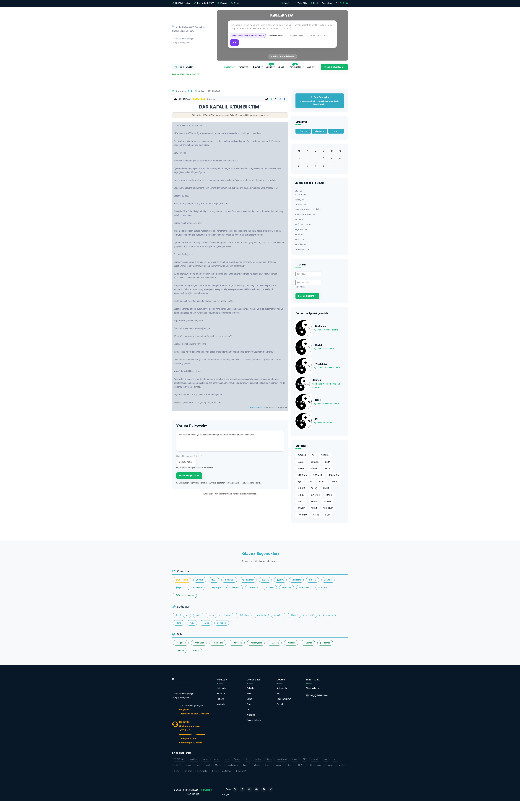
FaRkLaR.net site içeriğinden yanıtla (248, 35)
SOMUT (301, 508)
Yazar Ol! (221, 693)
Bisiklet (323, 587)
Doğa (266, 580)
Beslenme (197, 587)
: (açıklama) (327, 615)
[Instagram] (249, 789)
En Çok (304, 131)
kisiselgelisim (232, 765)
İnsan (200, 580)
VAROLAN (302, 475)
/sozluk (318, 345)
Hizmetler (305, 587)
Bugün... (287, 3)
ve (187, 615)
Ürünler (287, 587)
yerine (211, 615)
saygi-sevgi (282, 759)
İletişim (220, 699)
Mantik (218, 765)
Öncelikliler (183, 580)
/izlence (316, 380)
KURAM (301, 488)
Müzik (329, 580)
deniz (319, 765)
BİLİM (327, 462)
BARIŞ (329, 495)
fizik (190, 91)
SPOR (310, 481)
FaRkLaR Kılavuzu (257, 407)
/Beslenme (320, 326)
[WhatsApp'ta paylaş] (270, 99)
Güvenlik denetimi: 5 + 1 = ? (189, 456)
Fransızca (218, 643)
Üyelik (315, 3)
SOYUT (322, 481)
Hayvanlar (249, 580)
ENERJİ (301, 495)
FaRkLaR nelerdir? (307, 296)
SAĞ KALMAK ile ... (304, 224)
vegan (216, 759)
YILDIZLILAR (179, 759)
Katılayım (243, 67)
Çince (196, 650)
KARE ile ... (300, 234)
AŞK (300, 481)
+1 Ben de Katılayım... (334, 67)
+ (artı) (178, 623)
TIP (304, 759)
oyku (176, 765)
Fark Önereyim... (319, 100)
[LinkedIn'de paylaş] (280, 99)
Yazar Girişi (302, 3)
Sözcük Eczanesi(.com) (183, 686)
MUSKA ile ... (301, 239)
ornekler (187, 765)
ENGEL (335, 481)
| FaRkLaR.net (205, 790)
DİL (313, 455)
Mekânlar (235, 587)
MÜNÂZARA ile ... (303, 244)
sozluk (258, 759)
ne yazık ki (221, 623)
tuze (227, 759)
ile (177, 615)
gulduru (279, 765)
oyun (335, 759)
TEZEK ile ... (300, 219)
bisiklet (342, 765)
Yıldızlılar (251, 715)
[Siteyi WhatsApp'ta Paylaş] (270, 789)
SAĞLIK (301, 501)
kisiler (245, 765)
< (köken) (226, 615)
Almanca (200, 643)
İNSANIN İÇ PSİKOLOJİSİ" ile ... (309, 209)
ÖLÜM (314, 508)
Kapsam (223, 3)
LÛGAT (301, 462)
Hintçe (181, 650)
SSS (279, 693)
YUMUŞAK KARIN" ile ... (306, 214)
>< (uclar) (278, 615)
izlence (257, 765)
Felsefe (297, 580)
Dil (214, 580)
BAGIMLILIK (241, 771)
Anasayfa (229, 67)
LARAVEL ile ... (301, 204)
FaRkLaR (302, 455)
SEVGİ (328, 468)
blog (325, 759)
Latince (308, 643)
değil (198, 615)
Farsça (292, 643)
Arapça (275, 643)
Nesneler (254, 587)
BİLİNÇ (314, 488)
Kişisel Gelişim (254, 720)
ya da (192, 623)
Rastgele (320, 131)
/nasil (317, 400)
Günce (281, 67)
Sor (234, 42)
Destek (280, 704)
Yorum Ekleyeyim (187, 475)
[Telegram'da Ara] (263, 789)
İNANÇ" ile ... (300, 199)
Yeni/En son (295, 66)
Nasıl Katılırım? (284, 699)
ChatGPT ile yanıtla (316, 35)
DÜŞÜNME (328, 508)
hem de (205, 623)
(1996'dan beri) (189, 35)
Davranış (230, 580)
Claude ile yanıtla (296, 35)
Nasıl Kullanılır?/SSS (205, 3)
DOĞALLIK (318, 475)
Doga (290, 765)
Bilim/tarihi (202, 771)
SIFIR (316, 514)
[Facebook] (242, 789)
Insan (267, 765)
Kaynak (256, 67)
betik (214, 771)
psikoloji (314, 759)
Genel (271, 587)
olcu (198, 765)
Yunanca (326, 643)
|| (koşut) (294, 615)
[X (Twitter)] (235, 789)
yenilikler (194, 759)
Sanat (313, 580)
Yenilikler (221, 704)
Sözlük (269, 66)
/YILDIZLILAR (321, 364)
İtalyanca (237, 643)
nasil (208, 765)
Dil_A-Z (301, 765)
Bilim (281, 580)
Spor (180, 587)
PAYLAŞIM (334, 475)
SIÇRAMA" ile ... (302, 229)
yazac (205, 759)
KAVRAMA (302, 514)
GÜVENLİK (315, 495)
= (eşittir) (310, 615)
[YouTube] (256, 789)
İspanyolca (257, 643)
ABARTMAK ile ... (303, 249)
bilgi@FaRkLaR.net (183, 3)
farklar (330, 765)
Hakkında (221, 688)
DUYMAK (327, 501)
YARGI (314, 501)
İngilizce (182, 643)
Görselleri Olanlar (186, 595)
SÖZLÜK (325, 455)
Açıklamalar (282, 688)
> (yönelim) (244, 615)
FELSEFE (314, 462)
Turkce (237, 759)
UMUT (326, 488)
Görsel (236, 3)
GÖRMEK (314, 468)
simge (269, 759)
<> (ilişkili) (261, 615)
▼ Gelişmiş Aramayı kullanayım (282, 56)
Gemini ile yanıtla (276, 35)
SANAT (301, 468)
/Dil (316, 419)
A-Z (337, 131)
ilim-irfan (188, 771)
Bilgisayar (216, 587)
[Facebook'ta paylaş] (284, 99)
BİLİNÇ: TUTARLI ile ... (301, 192)
